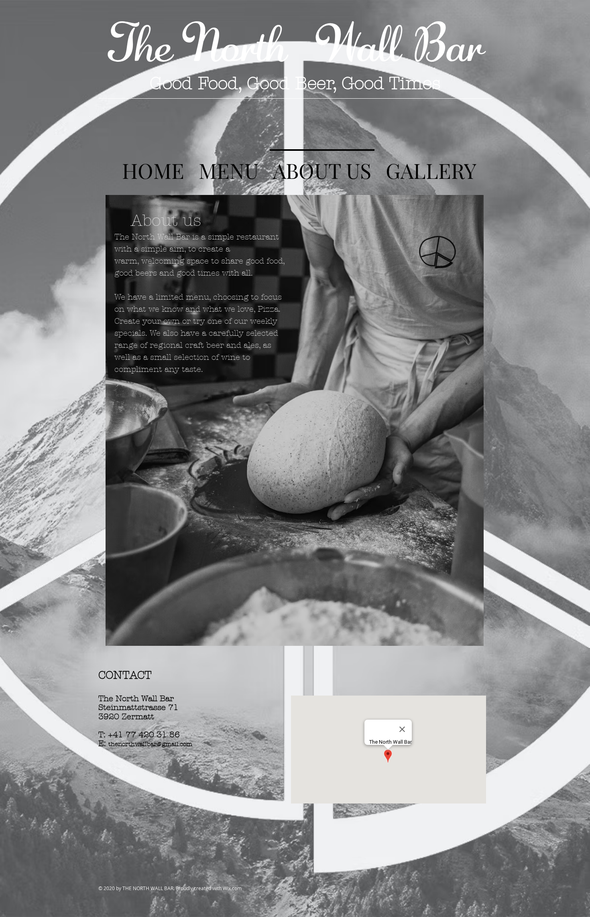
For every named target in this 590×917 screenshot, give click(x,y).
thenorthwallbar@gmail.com (150, 744)
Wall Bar (392, 42)
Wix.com (232, 888)
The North (204, 42)
